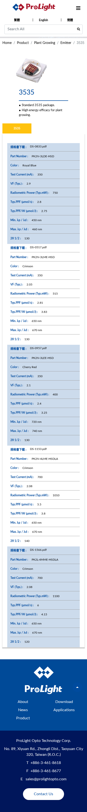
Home (7, 43)
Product (23, 43)
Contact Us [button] (43, 794)
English (43, 20)
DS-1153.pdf (38, 449)
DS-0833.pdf (38, 146)
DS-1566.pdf (38, 549)
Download (64, 702)
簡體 (70, 20)
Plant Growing (44, 43)
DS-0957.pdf (38, 348)
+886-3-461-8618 (45, 763)
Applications (64, 710)
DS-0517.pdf (38, 247)
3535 (17, 128)
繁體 (17, 20)
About (23, 702)
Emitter (65, 43)
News (23, 710)
